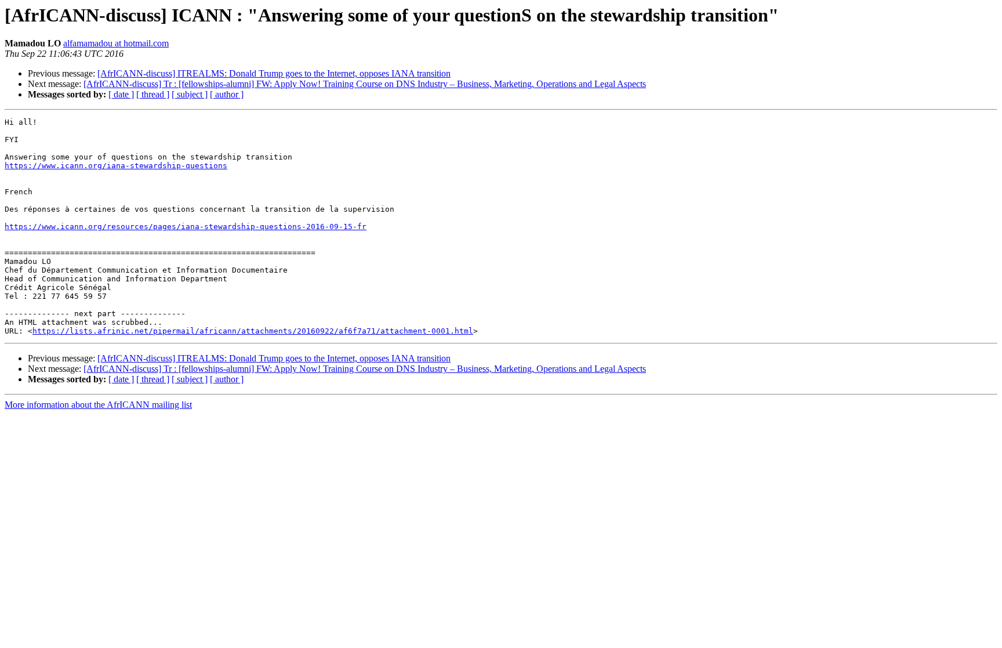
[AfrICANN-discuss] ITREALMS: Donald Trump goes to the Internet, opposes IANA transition (274, 73)
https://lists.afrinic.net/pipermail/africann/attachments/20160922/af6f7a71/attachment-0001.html (252, 331)
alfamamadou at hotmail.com (116, 43)
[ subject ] (190, 94)
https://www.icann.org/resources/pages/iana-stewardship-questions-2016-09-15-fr (185, 226)
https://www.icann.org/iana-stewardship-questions (116, 165)
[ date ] (121, 94)
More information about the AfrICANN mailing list (98, 405)
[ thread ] (152, 94)
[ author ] (227, 94)
